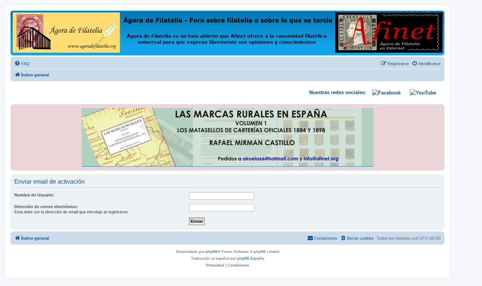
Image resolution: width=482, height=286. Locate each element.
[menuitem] (21, 63)
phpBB (212, 251)
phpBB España (250, 258)
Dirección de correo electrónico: (46, 206)
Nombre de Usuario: (34, 195)
